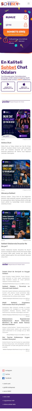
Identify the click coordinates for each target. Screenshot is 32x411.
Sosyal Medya (10, 334)
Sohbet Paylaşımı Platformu (10, 298)
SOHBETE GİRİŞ (16, 32)
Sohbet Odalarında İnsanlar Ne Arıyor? (14, 245)
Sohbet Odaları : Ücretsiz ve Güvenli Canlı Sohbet (16, 287)
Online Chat (6, 143)
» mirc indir (6, 397)
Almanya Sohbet (8, 193)
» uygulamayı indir (9, 400)
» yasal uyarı (6, 383)
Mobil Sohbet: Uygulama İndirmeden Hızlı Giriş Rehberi (16, 303)
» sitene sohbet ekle (9, 404)
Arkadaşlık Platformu (8, 283)
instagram (8, 370)
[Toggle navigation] (28, 3)
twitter (7, 374)
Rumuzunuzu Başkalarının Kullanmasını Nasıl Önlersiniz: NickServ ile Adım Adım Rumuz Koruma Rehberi (16, 321)
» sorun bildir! (6, 391)
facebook (8, 378)
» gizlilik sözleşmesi (8, 387)
